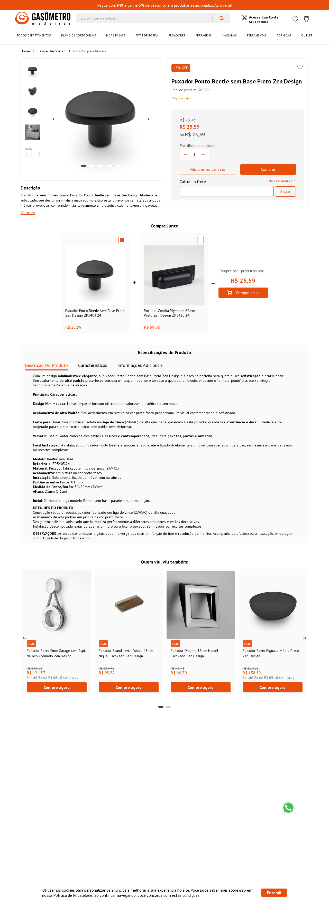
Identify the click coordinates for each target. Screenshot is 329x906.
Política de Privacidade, (73, 895)
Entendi (274, 892)
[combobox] (153, 18)
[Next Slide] (304, 638)
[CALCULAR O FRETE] (285, 191)
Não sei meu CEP (282, 181)
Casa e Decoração (52, 51)
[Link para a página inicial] (25, 51)
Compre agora (57, 687)
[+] (203, 154)
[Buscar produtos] (219, 18)
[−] (185, 154)
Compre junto (248, 292)
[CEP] (227, 187)
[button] (160, 707)
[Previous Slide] (24, 638)
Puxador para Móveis (89, 51)
